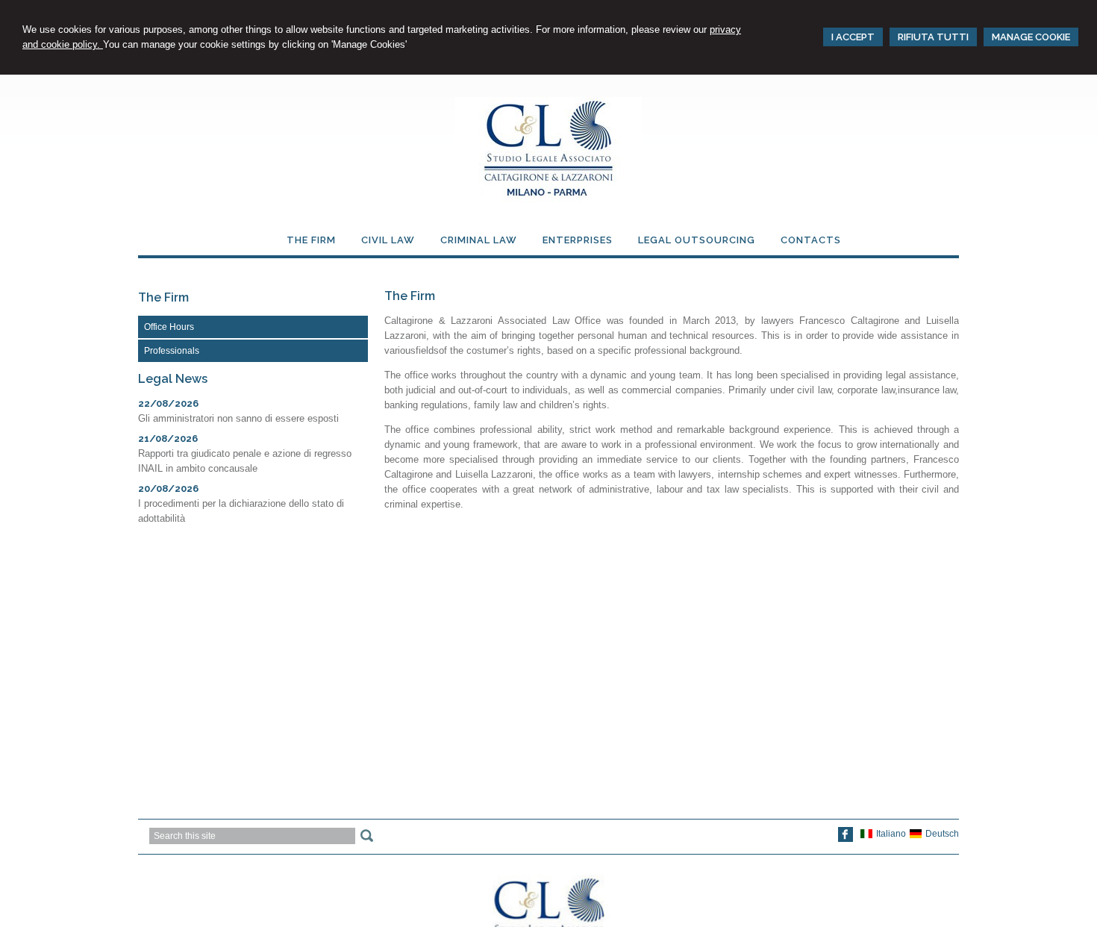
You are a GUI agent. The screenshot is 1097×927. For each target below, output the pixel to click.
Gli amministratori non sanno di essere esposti (238, 418)
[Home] (548, 199)
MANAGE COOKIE (1031, 37)
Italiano (891, 833)
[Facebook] (845, 839)
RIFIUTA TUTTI (933, 37)
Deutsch (942, 833)
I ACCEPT (853, 37)
